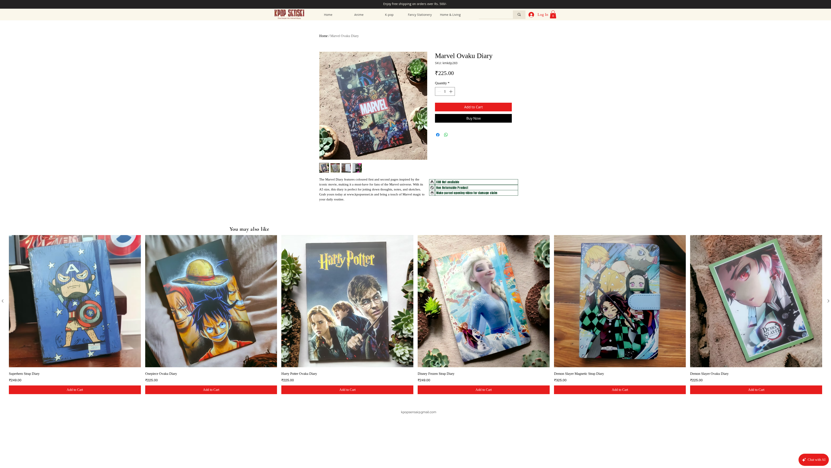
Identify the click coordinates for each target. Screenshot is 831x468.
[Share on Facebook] (437, 134)
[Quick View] (75, 301)
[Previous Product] (2, 301)
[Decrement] (439, 91)
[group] (415, 314)
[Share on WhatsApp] (446, 134)
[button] (553, 14)
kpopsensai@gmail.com (418, 412)
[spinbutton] (445, 91)
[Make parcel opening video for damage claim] (432, 193)
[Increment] (451, 91)
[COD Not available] (432, 182)
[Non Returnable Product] (432, 187)
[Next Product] (828, 301)
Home (323, 36)
